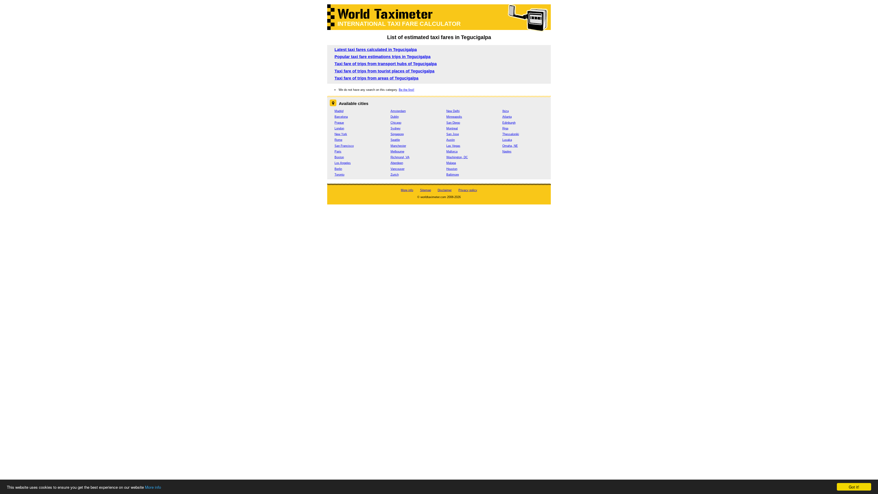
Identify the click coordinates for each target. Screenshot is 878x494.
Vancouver (397, 169)
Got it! (854, 487)
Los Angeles (343, 163)
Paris (338, 151)
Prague (339, 122)
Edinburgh (509, 122)
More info (153, 487)
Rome (338, 140)
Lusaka (507, 140)
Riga (505, 128)
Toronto (339, 174)
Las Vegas (453, 146)
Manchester (398, 146)
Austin (450, 140)
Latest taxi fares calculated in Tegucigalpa (376, 49)
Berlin (338, 169)
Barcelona (341, 116)
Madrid (339, 111)
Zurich (395, 174)
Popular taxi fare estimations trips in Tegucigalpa (383, 56)
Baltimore (452, 174)
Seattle (395, 140)
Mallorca (452, 151)
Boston (339, 157)
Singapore (397, 134)
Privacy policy (467, 190)
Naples (506, 151)
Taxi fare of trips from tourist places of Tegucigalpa (384, 71)
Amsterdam (398, 111)
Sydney (396, 128)
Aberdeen (397, 163)
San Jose (452, 134)
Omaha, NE (510, 146)
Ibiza (505, 111)
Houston (451, 169)
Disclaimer (445, 190)
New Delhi (453, 111)
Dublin (395, 116)
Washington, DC (457, 157)
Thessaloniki (510, 134)
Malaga (451, 163)
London (339, 128)
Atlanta (507, 116)
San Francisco (344, 146)
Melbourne (397, 151)
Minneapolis (454, 116)
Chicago (396, 122)
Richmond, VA (400, 157)
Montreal (452, 128)
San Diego (453, 122)
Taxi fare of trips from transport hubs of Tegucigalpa (386, 64)
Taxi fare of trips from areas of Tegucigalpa (376, 78)
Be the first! (406, 89)
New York (341, 134)
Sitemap (425, 190)
